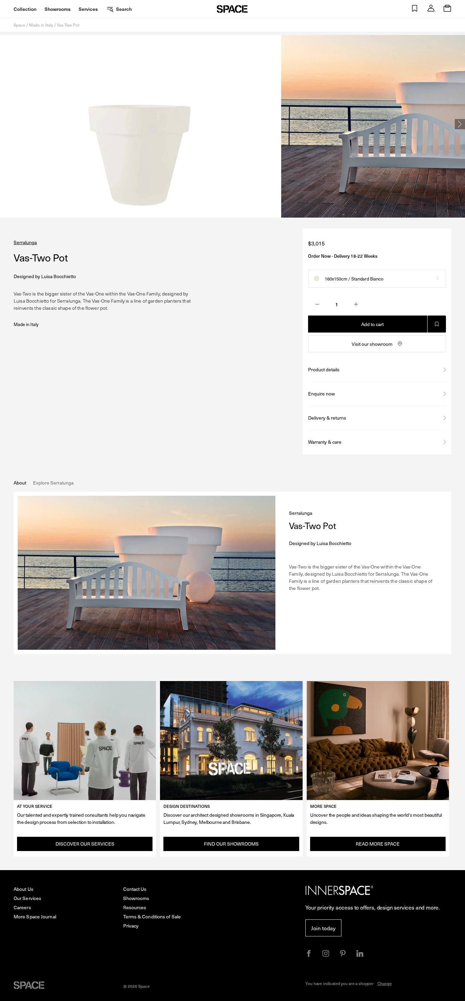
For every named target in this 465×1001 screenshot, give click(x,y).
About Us (23, 889)
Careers (22, 907)
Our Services (27, 898)
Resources (134, 907)
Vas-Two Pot (68, 25)
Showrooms (57, 9)
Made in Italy (41, 25)
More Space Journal (35, 916)
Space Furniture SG (232, 9)
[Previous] (5, 124)
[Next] (460, 124)
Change (385, 983)
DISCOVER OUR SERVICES (84, 843)
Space (19, 25)
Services (88, 9)
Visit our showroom (372, 343)
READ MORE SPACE (378, 843)
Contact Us (135, 889)
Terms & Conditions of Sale (152, 916)
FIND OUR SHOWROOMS (231, 843)
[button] (415, 9)
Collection (25, 9)
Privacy (131, 925)
